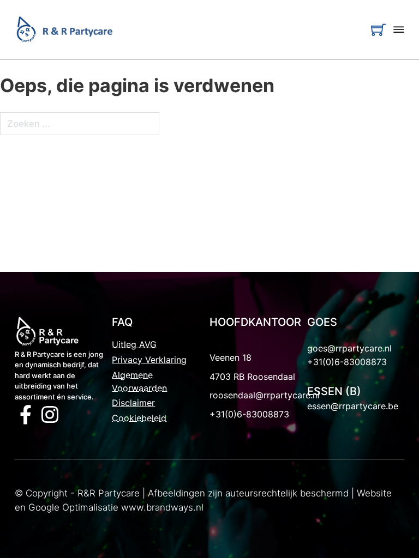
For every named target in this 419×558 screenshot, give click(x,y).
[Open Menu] (398, 29)
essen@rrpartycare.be (352, 406)
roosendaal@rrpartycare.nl (265, 395)
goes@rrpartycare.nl (349, 348)
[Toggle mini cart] (378, 29)
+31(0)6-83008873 (249, 414)
